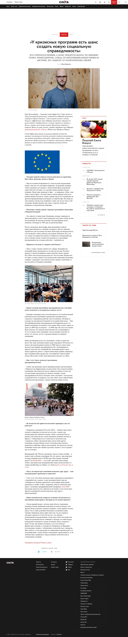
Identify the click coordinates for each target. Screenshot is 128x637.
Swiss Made (84, 609)
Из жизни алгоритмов (87, 577)
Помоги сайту (19, 2)
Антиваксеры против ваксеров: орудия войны (98, 244)
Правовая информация (42, 634)
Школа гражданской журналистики (90, 614)
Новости (38, 562)
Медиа (61, 6)
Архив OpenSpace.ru (41, 567)
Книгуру (83, 624)
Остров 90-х (84, 617)
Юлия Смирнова (66, 64)
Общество (68, 6)
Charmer (59, 634)
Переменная (84, 601)
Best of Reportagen (86, 596)
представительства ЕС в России (35, 129)
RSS (69, 569)
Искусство (14, 6)
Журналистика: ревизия (87, 564)
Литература (50, 6)
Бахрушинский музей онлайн (89, 627)
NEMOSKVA (84, 593)
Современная (25, 6)
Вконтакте (71, 562)
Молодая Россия (85, 569)
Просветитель (84, 585)
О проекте (9, 2)
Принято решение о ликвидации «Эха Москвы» (94, 196)
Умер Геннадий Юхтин (90, 230)
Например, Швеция (86, 590)
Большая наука (85, 606)
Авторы (53, 564)
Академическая (38, 6)
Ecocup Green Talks (86, 580)
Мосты (64, 34)
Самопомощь (84, 583)
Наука (74, 6)
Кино (8, 6)
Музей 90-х (84, 619)
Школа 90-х (84, 622)
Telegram (70, 564)
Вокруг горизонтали (86, 567)
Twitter (70, 567)
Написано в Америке (86, 603)
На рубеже (83, 588)
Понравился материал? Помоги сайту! (38, 543)
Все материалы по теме (98, 252)
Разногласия (84, 611)
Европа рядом (84, 598)
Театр (56, 6)
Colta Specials (81, 6)
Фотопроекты (40, 564)
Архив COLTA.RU (40, 569)
